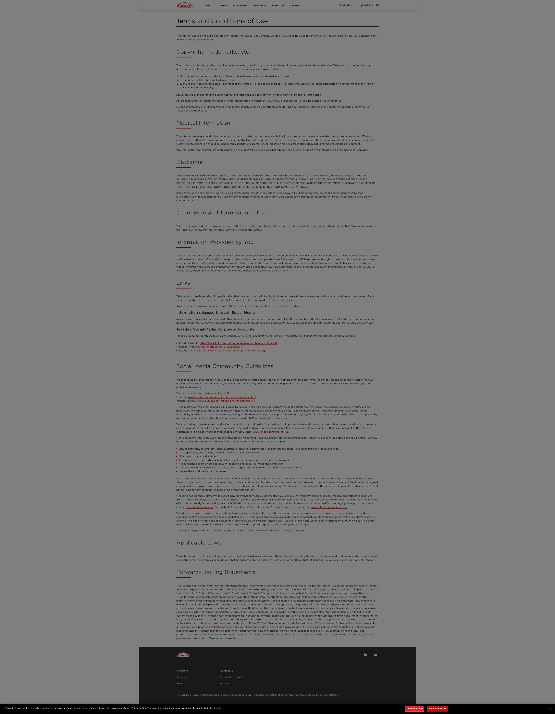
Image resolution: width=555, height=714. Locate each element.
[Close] (550, 708)
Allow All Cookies (437, 708)
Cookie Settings (415, 708)
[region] (277, 709)
